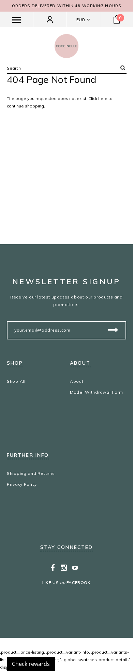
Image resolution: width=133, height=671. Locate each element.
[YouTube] (75, 567)
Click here (98, 98)
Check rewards (31, 664)
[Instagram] (64, 567)
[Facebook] (53, 567)
